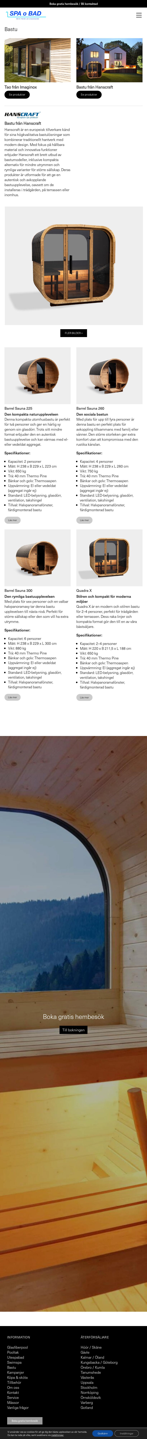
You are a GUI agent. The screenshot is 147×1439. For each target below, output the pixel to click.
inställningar (57, 1435)
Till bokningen (73, 1030)
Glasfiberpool (17, 1347)
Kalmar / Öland (92, 1357)
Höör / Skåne (91, 1347)
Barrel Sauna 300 (18, 590)
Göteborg (110, 1362)
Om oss (13, 1387)
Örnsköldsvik (91, 1397)
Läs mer (12, 520)
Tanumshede (91, 1372)
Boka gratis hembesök (25, 1421)
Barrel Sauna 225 (18, 408)
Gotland (87, 1407)
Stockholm (89, 1387)
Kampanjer (15, 1372)
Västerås (87, 1377)
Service (13, 1397)
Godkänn (103, 1433)
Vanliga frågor (18, 1407)
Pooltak (13, 1352)
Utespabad (15, 1357)
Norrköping (89, 1392)
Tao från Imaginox (20, 87)
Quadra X (84, 590)
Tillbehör (14, 1382)
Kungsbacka (90, 1362)
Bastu (11, 1367)
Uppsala (87, 1382)
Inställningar (126, 1433)
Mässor (13, 1402)
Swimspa (14, 1362)
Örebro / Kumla (93, 1367)
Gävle (85, 1352)
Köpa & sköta (17, 1377)
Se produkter (17, 94)
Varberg (87, 1402)
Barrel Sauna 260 (90, 408)
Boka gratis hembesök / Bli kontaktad (73, 3)
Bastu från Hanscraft (94, 87)
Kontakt (13, 1392)
